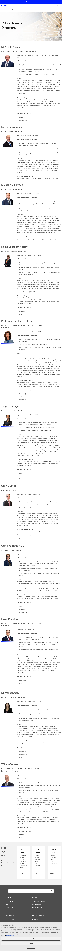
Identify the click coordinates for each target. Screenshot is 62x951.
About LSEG (8, 10)
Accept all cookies (31, 939)
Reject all (31, 943)
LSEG (34, 2)
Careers (8, 904)
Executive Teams (37, 907)
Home (2, 10)
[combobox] (29, 891)
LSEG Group (9, 901)
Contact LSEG (10, 919)
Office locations (10, 922)
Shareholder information (39, 901)
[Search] (57, 5)
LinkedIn (36, 919)
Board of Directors (37, 904)
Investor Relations (11, 910)
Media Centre (9, 907)
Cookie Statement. (10, 935)
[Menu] (59, 5)
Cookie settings (31, 948)
